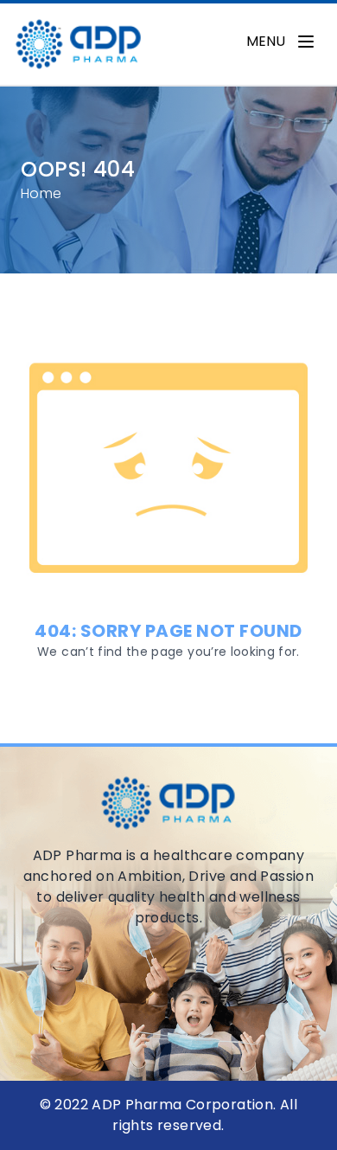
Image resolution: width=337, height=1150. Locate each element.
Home (41, 193)
